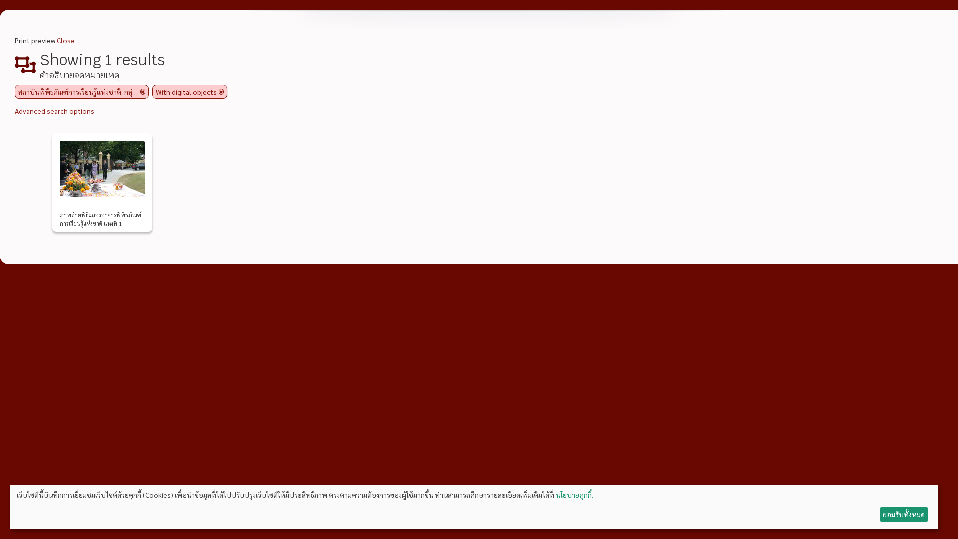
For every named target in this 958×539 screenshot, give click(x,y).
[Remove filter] (142, 92)
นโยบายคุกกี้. (574, 494)
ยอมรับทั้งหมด (904, 514)
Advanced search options (54, 110)
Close (66, 40)
